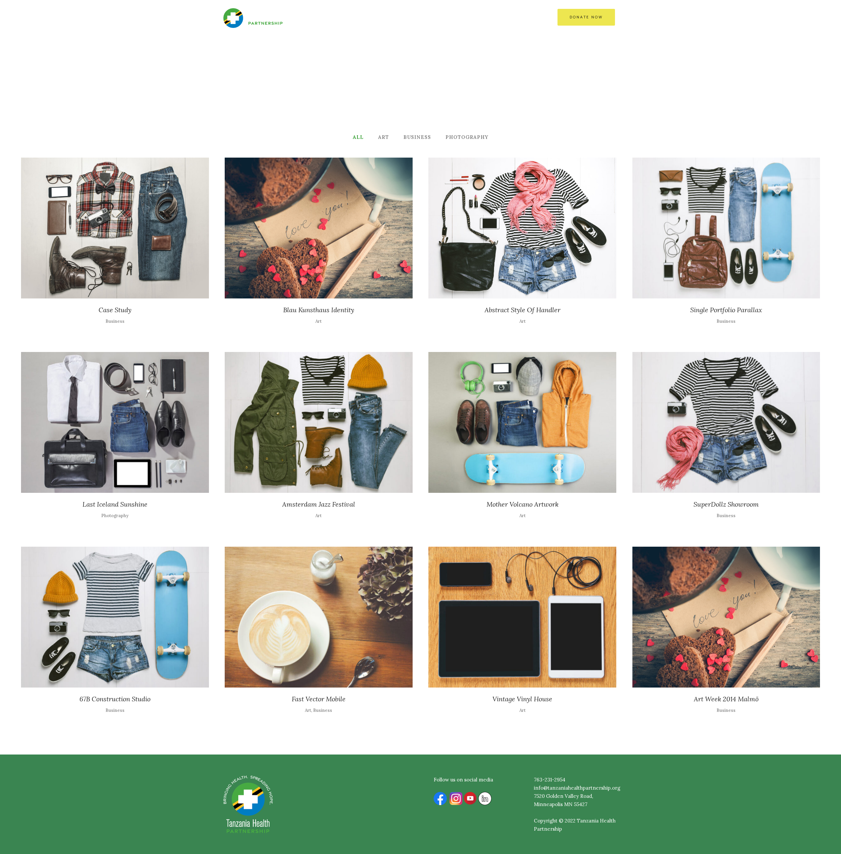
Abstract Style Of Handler (522, 310)
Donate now (586, 17)
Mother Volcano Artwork (522, 504)
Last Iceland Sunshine (115, 504)
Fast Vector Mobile (319, 699)
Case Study (115, 310)
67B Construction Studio (115, 699)
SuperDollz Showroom (726, 504)
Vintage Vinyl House (522, 699)
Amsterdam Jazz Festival (318, 504)
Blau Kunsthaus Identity (318, 310)
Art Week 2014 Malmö (726, 699)
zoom (101, 227)
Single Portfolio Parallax (726, 310)
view (129, 227)
